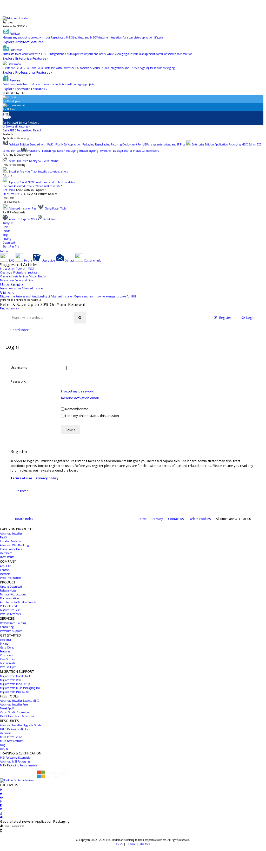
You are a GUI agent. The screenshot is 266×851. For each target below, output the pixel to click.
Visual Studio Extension (14, 712)
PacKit (3, 537)
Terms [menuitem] (142, 519)
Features (8, 22)
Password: (18, 381)
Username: (19, 367)
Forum (6, 231)
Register (22, 491)
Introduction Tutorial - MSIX (17, 268)
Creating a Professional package (18, 272)
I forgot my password (77, 391)
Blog (5, 235)
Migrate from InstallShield (15, 676)
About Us (5, 566)
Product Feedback (10, 614)
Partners (5, 574)
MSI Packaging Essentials (15, 757)
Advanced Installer (11, 533)
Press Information (10, 578)
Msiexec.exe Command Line (16, 280)
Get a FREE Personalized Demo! (22, 130)
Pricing (7, 238)
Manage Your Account (13, 594)
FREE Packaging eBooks (14, 729)
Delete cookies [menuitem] (200, 519)
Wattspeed (6, 553)
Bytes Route (7, 557)
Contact (4, 570)
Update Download (11, 586)
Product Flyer (8, 667)
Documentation (9, 598)
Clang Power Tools (11, 549)
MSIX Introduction (11, 737)
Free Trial (5, 640)
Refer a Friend (8, 606)
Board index (24, 519)
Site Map (144, 844)
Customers (6, 655)
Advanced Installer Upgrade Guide (20, 725)
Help (5, 227)
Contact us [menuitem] (176, 519)
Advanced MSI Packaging (15, 761)
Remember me (76, 409)
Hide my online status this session (91, 415)
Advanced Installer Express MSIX (19, 700)
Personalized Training (13, 623)
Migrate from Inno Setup (15, 684)
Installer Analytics (10, 541)
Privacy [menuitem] (157, 519)
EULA (119, 844)
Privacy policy (47, 478)
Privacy (131, 844)
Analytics (8, 223)
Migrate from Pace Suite (14, 692)
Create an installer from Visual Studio (22, 276)
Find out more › (9, 308)
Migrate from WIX (10, 680)
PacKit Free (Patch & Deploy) (17, 716)
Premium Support (11, 631)
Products (8, 134)
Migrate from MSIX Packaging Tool (20, 688)
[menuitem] (248, 317)
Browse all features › (18, 126)
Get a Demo (7, 647)
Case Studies (7, 659)
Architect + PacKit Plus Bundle (18, 602)
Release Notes (8, 590)
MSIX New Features (11, 741)
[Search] (80, 317)
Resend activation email (80, 398)
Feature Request (10, 610)
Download (9, 242)
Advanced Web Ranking (14, 545)
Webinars (5, 733)
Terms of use (21, 478)
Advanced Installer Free (14, 704)
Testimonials (7, 663)
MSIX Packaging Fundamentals (18, 765)
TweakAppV (7, 708)
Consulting (7, 627)
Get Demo (9, 190)
